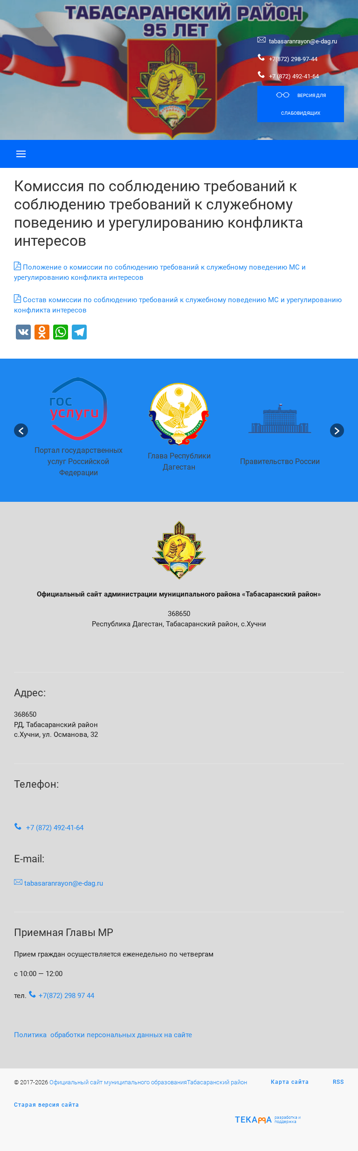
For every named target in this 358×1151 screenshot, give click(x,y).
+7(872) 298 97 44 (66, 996)
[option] (78, 430)
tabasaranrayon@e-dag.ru (303, 41)
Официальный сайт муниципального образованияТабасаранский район (148, 1082)
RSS (338, 1082)
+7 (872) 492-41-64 (294, 76)
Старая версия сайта (46, 1105)
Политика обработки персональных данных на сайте (103, 1035)
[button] (21, 430)
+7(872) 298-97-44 (292, 58)
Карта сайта (290, 1082)
